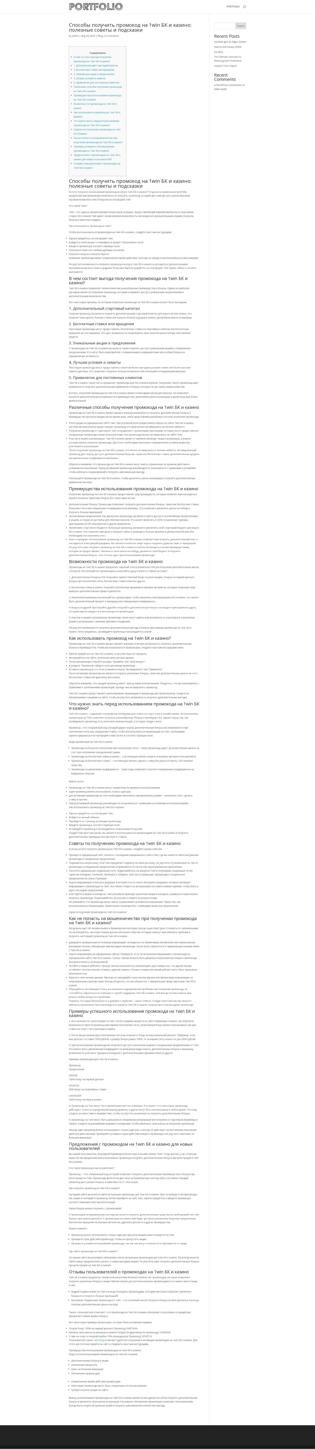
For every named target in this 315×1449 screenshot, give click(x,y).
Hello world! (220, 89)
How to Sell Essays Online (228, 46)
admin (75, 35)
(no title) (218, 51)
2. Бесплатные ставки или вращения (94, 69)
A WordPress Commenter (227, 85)
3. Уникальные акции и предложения (94, 74)
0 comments (112, 35)
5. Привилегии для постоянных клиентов (96, 82)
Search (240, 25)
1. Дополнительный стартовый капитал (96, 65)
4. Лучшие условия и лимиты (89, 78)
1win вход (98, 1340)
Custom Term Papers (225, 65)
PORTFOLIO (233, 6)
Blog (100, 35)
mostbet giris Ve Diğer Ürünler (230, 41)
